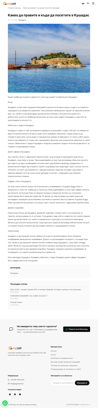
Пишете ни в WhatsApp (78, 329)
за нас (53, 355)
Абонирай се (82, 383)
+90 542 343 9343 (17, 380)
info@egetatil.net (16, 384)
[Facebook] (15, 394)
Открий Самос (16, 302)
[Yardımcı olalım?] (5, 403)
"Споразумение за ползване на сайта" (66, 369)
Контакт (54, 351)
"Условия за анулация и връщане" (64, 366)
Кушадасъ (22, 20)
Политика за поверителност (62, 358)
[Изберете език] (83, 3)
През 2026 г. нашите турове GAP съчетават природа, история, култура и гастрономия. (45, 289)
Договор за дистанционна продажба (65, 362)
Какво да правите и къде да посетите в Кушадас (41, 8)
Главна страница (14, 8)
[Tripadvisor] (20, 394)
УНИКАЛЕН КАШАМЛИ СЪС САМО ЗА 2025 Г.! (29, 296)
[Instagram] (10, 394)
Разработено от (85, 404)
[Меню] (93, 3)
